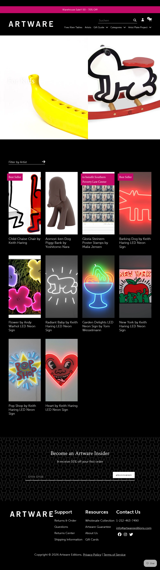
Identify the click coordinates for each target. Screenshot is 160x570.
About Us (91, 533)
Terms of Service (114, 554)
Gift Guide (101, 27)
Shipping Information (68, 539)
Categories (118, 27)
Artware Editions (70, 554)
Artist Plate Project (140, 27)
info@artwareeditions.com (133, 528)
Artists (88, 27)
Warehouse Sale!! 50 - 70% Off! (80, 9)
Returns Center (64, 533)
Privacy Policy (92, 554)
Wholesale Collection (99, 520)
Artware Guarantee (98, 527)
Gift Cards (92, 539)
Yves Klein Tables (73, 27)
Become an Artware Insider (80, 453)
